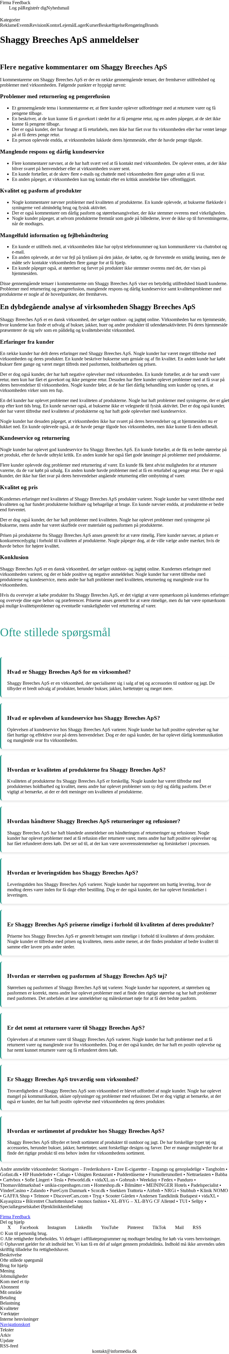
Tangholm (215, 1169)
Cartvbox (12, 1179)
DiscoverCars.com (70, 1195)
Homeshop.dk (107, 1185)
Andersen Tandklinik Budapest (168, 1195)
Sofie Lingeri (37, 1179)
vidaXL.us (105, 1179)
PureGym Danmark (68, 1190)
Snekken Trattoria (126, 1190)
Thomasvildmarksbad (20, 1185)
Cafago (63, 1174)
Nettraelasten (198, 1174)
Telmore (41, 1195)
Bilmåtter (133, 1185)
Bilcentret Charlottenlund (49, 1201)
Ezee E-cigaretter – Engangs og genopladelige (157, 1169)
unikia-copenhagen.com (67, 1185)
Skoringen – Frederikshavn (84, 1169)
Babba (221, 1174)
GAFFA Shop (16, 1195)
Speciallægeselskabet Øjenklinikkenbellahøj (41, 1206)
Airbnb (153, 1190)
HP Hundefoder (37, 1174)
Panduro (185, 1179)
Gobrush (127, 1179)
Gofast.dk (9, 1174)
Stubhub (188, 1190)
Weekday (148, 1179)
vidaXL (209, 1195)
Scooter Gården (120, 1195)
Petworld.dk (79, 1179)
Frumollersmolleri (165, 1174)
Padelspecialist (204, 1185)
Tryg (96, 1195)
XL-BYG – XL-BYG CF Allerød (143, 1201)
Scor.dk (98, 1190)
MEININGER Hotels (166, 1185)
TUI (183, 1201)
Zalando (38, 1190)
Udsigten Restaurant (94, 1174)
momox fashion (92, 1201)
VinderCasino (13, 1190)
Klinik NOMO (214, 1190)
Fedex (167, 1179)
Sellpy (197, 1201)
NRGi (170, 1190)
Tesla (59, 1179)
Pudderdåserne (131, 1174)
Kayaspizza (11, 1201)
